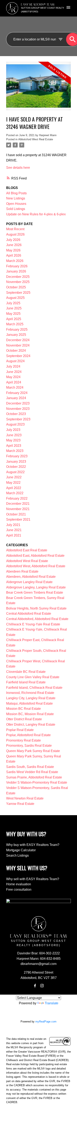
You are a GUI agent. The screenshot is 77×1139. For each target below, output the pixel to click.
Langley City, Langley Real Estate (30, 698)
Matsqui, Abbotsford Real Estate (29, 703)
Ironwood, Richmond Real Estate (30, 692)
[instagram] (42, 985)
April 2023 (13, 445)
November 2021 (18, 509)
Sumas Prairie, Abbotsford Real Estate (34, 777)
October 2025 (16, 287)
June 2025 (14, 308)
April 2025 (13, 319)
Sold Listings (15, 209)
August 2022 (15, 472)
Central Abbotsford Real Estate (28, 613)
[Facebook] (35, 985)
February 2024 (17, 393)
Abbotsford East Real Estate (26, 550)
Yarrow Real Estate (20, 803)
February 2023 (17, 456)
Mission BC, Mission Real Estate (30, 714)
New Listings (15, 198)
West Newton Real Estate (25, 798)
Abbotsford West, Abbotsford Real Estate (35, 566)
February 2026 (17, 266)
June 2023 (14, 435)
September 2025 (18, 292)
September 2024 (18, 356)
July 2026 (13, 240)
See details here (18, 167)
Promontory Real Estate (23, 740)
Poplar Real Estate (20, 730)
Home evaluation (18, 884)
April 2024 (13, 382)
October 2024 (16, 350)
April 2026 (13, 255)
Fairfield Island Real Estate (26, 682)
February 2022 (17, 498)
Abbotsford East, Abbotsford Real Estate (35, 555)
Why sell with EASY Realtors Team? (32, 879)
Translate (51, 1003)
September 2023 (18, 419)
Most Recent (15, 229)
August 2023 (15, 424)
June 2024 (14, 372)
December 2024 (18, 340)
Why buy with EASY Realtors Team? (32, 845)
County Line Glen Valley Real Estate (32, 677)
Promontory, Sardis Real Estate (29, 745)
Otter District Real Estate (24, 719)
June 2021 (14, 530)
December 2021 (18, 503)
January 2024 (16, 398)
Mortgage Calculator (21, 850)
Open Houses (16, 203)
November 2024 (18, 345)
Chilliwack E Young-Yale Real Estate (33, 624)
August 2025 (15, 297)
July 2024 (13, 366)
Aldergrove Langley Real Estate (29, 582)
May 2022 (13, 482)
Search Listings (17, 855)
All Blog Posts (16, 193)
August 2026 (15, 234)
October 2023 (16, 414)
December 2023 (18, 403)
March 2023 (14, 451)
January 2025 (16, 334)
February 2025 (17, 329)
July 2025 (13, 303)
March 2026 (14, 261)
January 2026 (16, 271)
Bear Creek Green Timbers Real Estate (34, 592)
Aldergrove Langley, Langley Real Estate (36, 587)
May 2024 (13, 377)
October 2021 (16, 514)
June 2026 (14, 245)
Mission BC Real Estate (23, 708)
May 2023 (13, 440)
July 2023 (13, 430)
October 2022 (16, 466)
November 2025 (18, 282)
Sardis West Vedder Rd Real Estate (32, 772)
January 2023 (16, 461)
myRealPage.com (45, 1021)
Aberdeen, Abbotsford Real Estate (31, 576)
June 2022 (14, 477)
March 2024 (14, 387)
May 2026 (13, 250)
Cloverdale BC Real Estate (26, 671)
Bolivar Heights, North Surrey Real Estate (36, 608)
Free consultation (18, 889)
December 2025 (18, 276)
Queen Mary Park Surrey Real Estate (33, 751)
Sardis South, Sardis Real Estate (30, 767)
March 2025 (14, 324)
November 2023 (18, 408)
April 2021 (13, 535)
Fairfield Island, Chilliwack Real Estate (34, 687)
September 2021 (18, 519)
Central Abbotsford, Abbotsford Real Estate (37, 619)
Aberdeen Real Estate (22, 571)
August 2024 (15, 361)
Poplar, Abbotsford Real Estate (28, 735)
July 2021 (13, 525)
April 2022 (13, 488)
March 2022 (14, 493)
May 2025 (13, 313)
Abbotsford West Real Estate (35, 139)
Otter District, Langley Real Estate (30, 724)
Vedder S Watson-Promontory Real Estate (36, 782)
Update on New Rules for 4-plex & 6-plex (36, 214)
